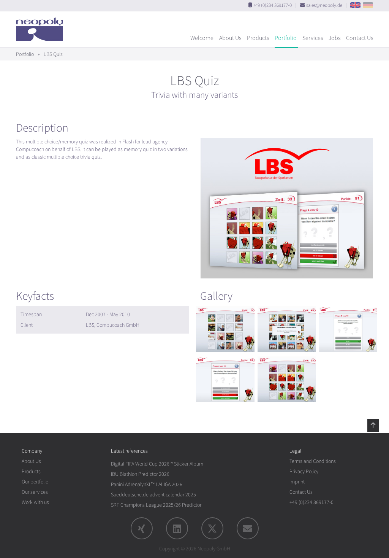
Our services (35, 492)
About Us (230, 38)
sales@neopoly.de (324, 5)
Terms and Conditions (312, 461)
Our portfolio (35, 482)
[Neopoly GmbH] (41, 26)
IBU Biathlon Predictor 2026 (140, 474)
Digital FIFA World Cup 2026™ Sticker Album (157, 464)
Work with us (35, 502)
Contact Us (359, 38)
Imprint (297, 482)
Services (312, 38)
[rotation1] (225, 329)
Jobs (334, 38)
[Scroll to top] (373, 425)
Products (258, 38)
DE (368, 5)
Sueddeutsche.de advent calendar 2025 (153, 494)
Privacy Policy (303, 471)
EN (355, 5)
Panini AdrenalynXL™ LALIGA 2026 (146, 484)
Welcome (201, 38)
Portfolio (286, 38)
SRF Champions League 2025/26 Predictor (156, 505)
